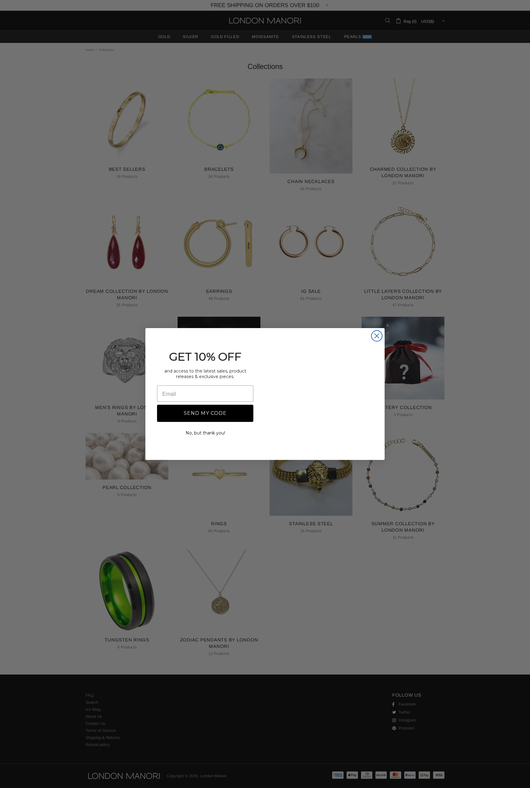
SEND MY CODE (205, 413)
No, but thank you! (205, 432)
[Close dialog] (376, 328)
